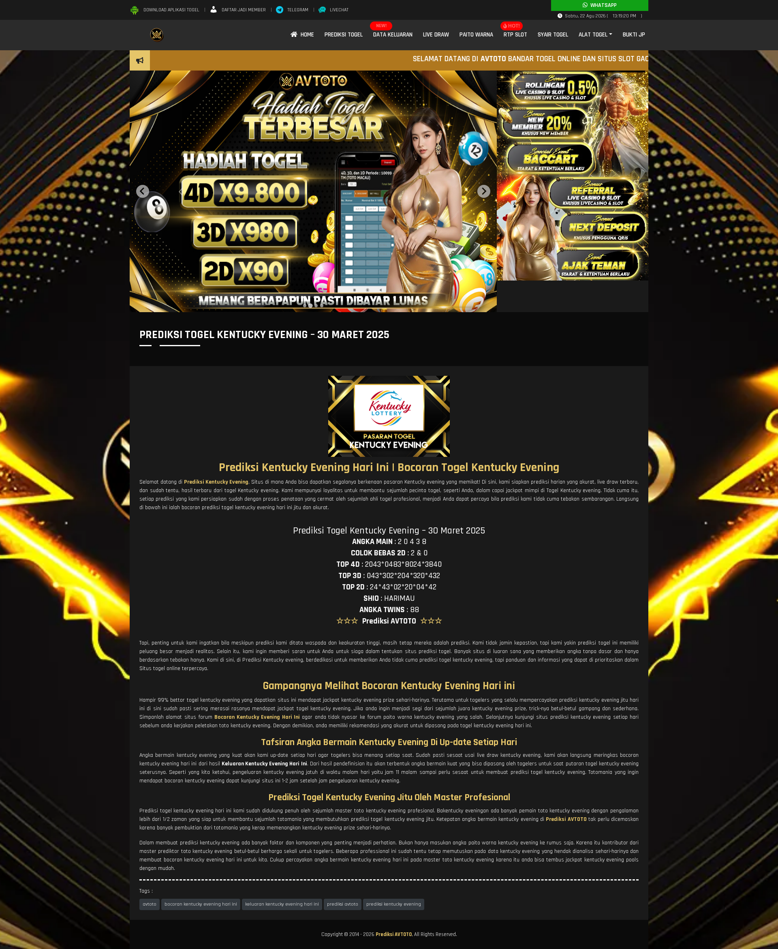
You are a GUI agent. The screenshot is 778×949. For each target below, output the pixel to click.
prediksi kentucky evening (393, 904)
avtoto (149, 904)
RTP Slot (515, 35)
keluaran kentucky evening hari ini (282, 904)
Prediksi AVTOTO (394, 934)
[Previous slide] (142, 191)
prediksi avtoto (342, 904)
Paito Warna (476, 35)
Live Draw (436, 35)
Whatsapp (602, 5)
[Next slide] (483, 191)
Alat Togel (593, 35)
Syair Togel (553, 35)
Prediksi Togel (344, 35)
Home (305, 35)
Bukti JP (634, 35)
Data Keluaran (393, 35)
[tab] (304, 305)
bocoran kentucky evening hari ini (201, 904)
